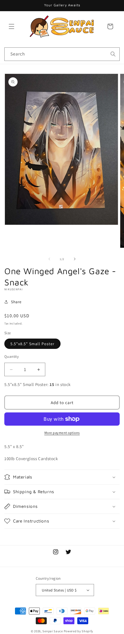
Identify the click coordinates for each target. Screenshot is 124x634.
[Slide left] (49, 259)
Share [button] (16, 301)
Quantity (11, 356)
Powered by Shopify (78, 631)
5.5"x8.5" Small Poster (32, 343)
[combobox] (62, 54)
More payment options (62, 433)
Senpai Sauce (52, 631)
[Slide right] (74, 259)
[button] (11, 26)
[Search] (113, 54)
